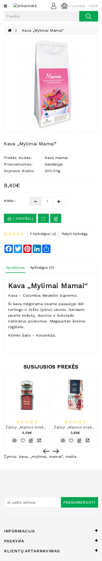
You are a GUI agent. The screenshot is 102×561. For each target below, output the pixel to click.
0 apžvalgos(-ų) (43, 234)
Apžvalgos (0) (42, 267)
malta (71, 456)
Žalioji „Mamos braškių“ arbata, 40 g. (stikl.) (47, 427)
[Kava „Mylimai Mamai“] (51, 85)
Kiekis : (10, 201)
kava (23, 456)
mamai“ (56, 456)
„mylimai (38, 456)
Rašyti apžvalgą (74, 234)
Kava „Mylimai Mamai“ (43, 30)
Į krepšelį (22, 218)
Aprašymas (15, 267)
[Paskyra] (55, 5)
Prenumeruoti (79, 502)
